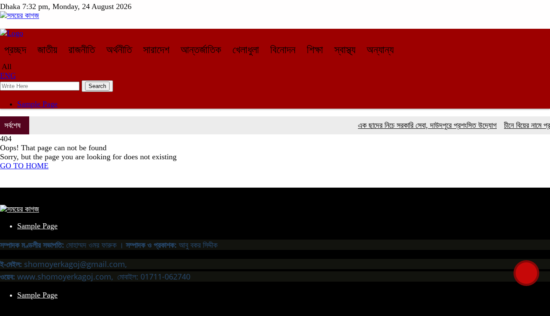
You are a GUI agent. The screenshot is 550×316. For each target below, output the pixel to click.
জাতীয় (47, 49)
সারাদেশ (156, 49)
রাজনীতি (81, 49)
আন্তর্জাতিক (200, 49)
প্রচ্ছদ (15, 49)
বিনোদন (283, 49)
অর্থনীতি (119, 49)
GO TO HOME (24, 165)
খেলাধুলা (245, 49)
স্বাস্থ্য (344, 49)
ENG (8, 75)
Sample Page (37, 104)
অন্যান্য (380, 49)
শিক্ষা (315, 49)
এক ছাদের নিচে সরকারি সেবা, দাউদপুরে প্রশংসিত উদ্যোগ (424, 125)
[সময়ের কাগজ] (19, 15)
